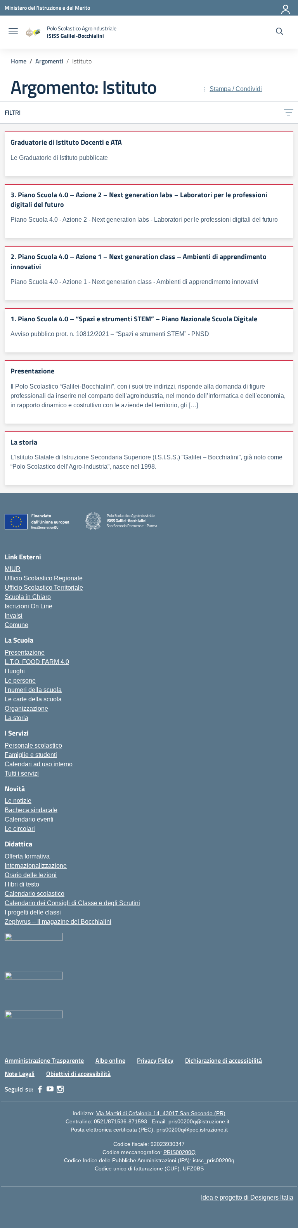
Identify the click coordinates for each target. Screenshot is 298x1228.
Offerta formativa (27, 856)
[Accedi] (286, 7)
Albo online (110, 1060)
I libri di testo (22, 884)
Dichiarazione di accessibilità (223, 1060)
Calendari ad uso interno (39, 764)
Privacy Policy (155, 1060)
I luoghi (15, 671)
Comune (16, 625)
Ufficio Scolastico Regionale (44, 578)
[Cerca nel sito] (280, 32)
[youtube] (50, 1089)
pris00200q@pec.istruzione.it (192, 1129)
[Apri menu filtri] (288, 112)
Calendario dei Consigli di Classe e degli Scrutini (72, 903)
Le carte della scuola (33, 699)
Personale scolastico (33, 745)
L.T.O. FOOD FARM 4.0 (37, 662)
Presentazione (25, 652)
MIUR (13, 569)
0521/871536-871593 (120, 1121)
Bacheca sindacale (31, 810)
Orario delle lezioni (31, 875)
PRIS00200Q (179, 1152)
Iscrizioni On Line (28, 606)
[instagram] (60, 1089)
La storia (16, 718)
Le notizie (18, 800)
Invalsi (14, 615)
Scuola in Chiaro (28, 597)
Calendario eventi (29, 819)
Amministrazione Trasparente (44, 1060)
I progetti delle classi (33, 912)
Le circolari (20, 828)
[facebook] (39, 1089)
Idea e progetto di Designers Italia (247, 1197)
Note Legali (20, 1073)
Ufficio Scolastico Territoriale (44, 587)
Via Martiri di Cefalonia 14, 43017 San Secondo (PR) (160, 1113)
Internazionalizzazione (36, 865)
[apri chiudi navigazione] (13, 32)
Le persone (20, 680)
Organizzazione (26, 708)
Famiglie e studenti (31, 755)
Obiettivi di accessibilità (78, 1073)
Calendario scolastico (34, 893)
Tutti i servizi (22, 773)
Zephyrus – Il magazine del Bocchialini (58, 921)
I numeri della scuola (33, 690)
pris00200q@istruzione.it (198, 1121)
